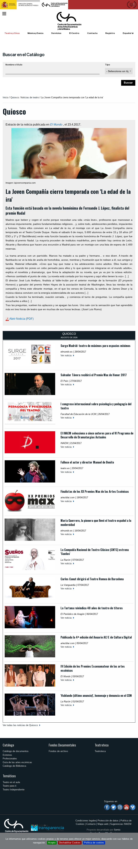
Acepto (52, 842)
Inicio (5, 97)
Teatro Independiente (13, 789)
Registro (110, 33)
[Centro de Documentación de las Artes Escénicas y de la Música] (69, 20)
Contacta (92, 33)
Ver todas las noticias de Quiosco (20, 725)
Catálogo (8, 745)
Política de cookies (94, 842)
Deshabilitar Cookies (69, 842)
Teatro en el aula (11, 782)
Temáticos (9, 775)
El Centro (74, 33)
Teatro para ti (9, 785)
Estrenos (7, 755)
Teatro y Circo (12, 33)
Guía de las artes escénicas (17, 762)
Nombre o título (13, 65)
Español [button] (127, 33)
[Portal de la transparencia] (47, 827)
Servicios (56, 33)
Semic (117, 829)
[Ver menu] (4, 13)
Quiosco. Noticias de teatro (24, 97)
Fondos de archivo (58, 751)
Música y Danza (35, 33)
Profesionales (10, 758)
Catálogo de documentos (16, 751)
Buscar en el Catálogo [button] (24, 55)
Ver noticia (66, 355)
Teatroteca (102, 745)
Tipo (107, 65)
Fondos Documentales (62, 745)
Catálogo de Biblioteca (14, 766)
